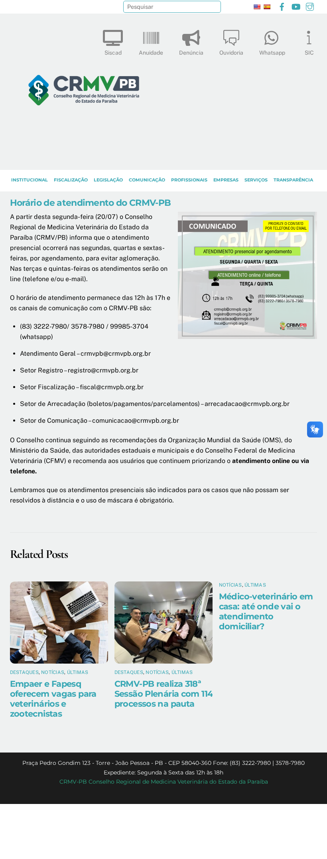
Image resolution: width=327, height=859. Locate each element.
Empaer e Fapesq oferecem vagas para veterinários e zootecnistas (53, 699)
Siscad (113, 52)
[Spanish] (266, 7)
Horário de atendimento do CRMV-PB (90, 202)
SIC (309, 52)
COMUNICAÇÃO (147, 180)
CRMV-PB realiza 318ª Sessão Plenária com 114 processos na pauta (163, 694)
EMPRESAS (225, 180)
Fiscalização (71, 180)
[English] (256, 7)
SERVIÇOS (256, 180)
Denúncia (191, 52)
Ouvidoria (231, 52)
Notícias (52, 672)
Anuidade (151, 52)
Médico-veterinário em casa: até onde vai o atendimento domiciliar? (266, 611)
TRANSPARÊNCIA (293, 180)
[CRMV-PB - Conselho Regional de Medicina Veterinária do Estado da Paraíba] (84, 160)
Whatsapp (272, 52)
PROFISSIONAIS (189, 180)
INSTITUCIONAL (29, 180)
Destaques (24, 672)
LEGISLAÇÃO (108, 180)
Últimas (78, 672)
